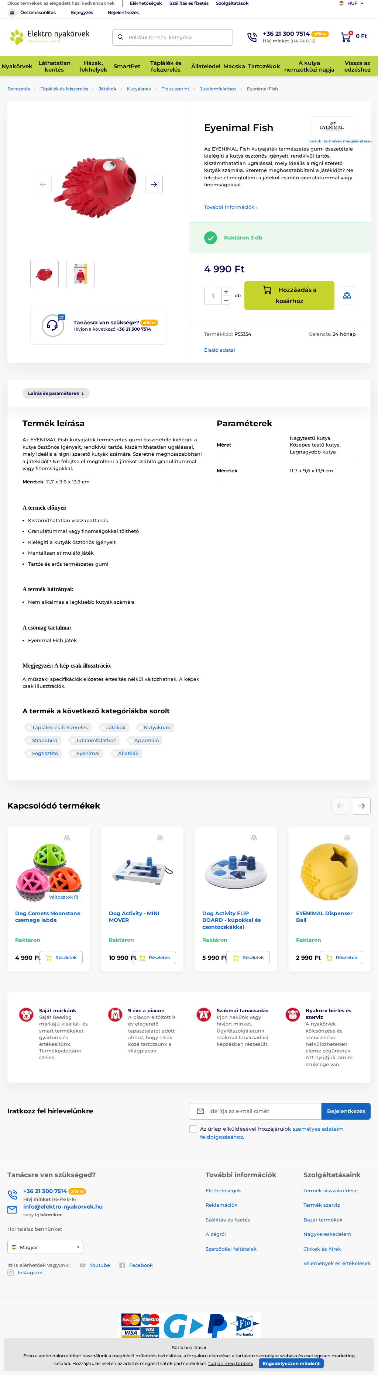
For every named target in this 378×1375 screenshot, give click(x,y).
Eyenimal (88, 753)
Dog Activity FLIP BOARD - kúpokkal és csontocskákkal (231, 920)
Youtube (100, 1265)
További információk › (230, 207)
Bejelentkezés (123, 12)
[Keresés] (120, 37)
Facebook (141, 1265)
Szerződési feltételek (231, 1249)
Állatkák (128, 753)
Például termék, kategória (160, 37)
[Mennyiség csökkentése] (226, 300)
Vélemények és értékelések (337, 1263)
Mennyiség (213, 295)
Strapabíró (44, 740)
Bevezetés (18, 89)
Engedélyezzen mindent (291, 1363)
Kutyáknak (139, 89)
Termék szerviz (321, 1205)
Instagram (30, 1272)
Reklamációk (221, 1205)
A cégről (216, 1234)
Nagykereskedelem (327, 1234)
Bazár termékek (323, 1220)
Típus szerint (175, 89)
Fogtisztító (45, 753)
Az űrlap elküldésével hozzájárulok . (272, 1133)
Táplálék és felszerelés (64, 89)
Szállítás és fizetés (189, 3)
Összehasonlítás (38, 12)
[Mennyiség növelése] (226, 291)
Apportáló (146, 740)
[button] (154, 184)
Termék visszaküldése (330, 1190)
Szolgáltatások (232, 3)
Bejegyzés (82, 12)
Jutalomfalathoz (218, 89)
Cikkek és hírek (322, 1249)
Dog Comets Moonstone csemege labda (47, 916)
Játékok (107, 89)
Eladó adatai (219, 350)
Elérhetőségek (146, 3)
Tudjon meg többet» (230, 1363)
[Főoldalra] (49, 37)
